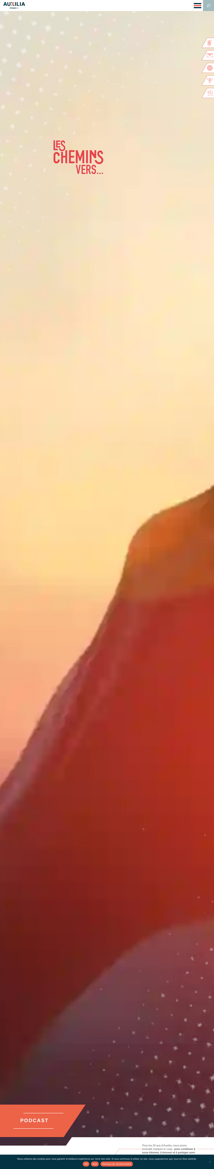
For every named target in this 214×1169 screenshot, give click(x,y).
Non (95, 1164)
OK (86, 1164)
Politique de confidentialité (116, 1164)
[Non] (209, 1161)
